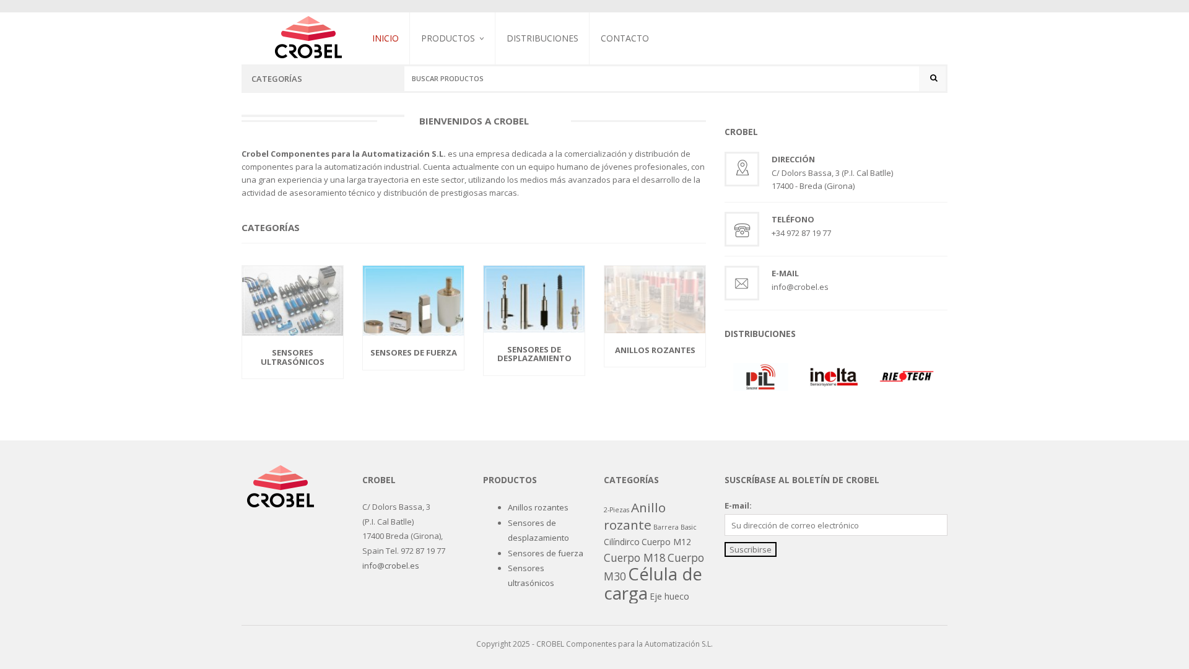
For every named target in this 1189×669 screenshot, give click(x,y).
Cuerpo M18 (635, 557)
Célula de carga (653, 583)
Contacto (625, 38)
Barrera (666, 527)
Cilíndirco (622, 542)
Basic (689, 527)
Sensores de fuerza (459, 102)
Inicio (385, 38)
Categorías (276, 78)
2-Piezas (616, 509)
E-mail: (738, 505)
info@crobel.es (390, 565)
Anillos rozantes (538, 507)
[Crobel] (308, 36)
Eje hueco (669, 596)
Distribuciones (542, 38)
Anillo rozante (635, 516)
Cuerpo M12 (666, 542)
